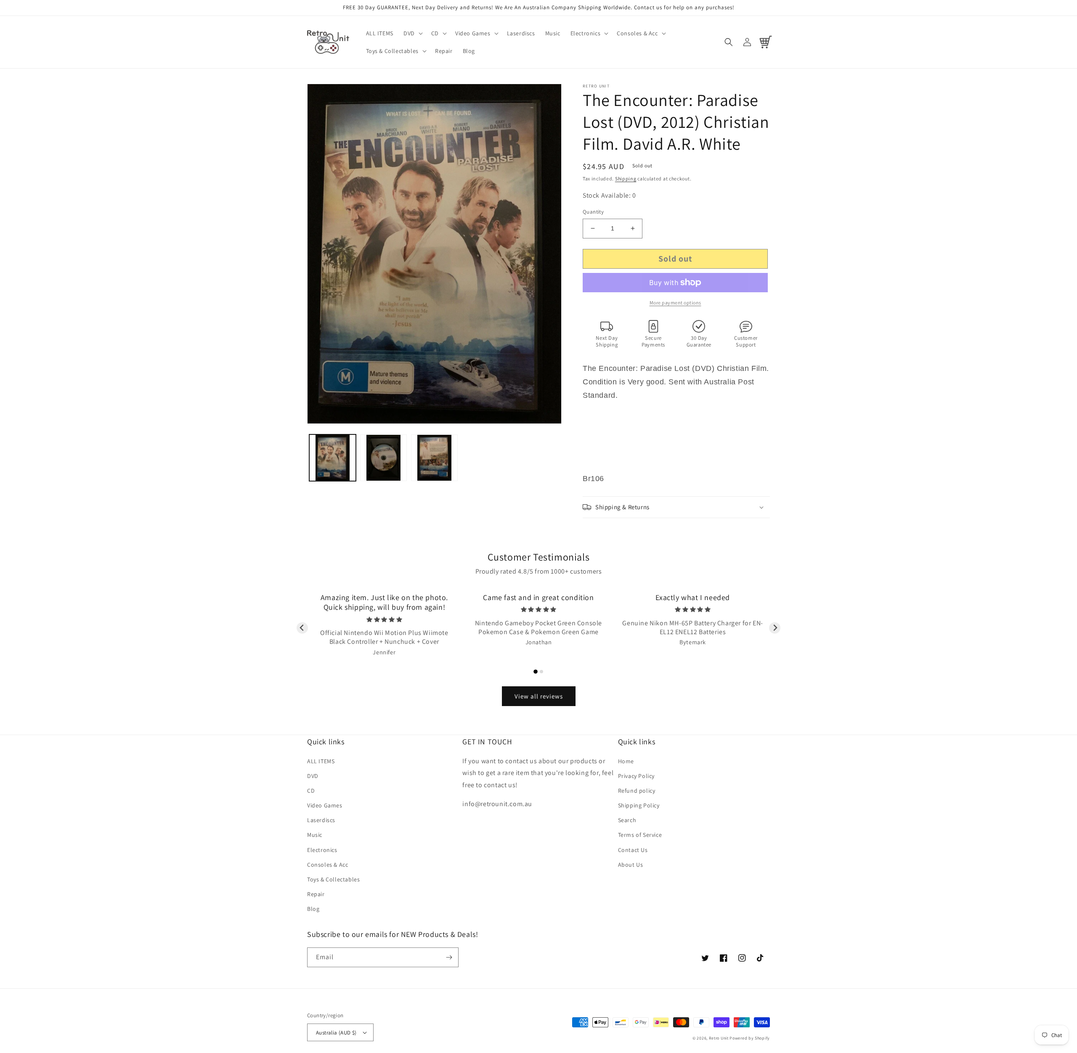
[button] (412, 33)
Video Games (324, 805)
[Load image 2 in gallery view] (383, 457)
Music (314, 835)
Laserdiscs (321, 820)
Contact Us (633, 850)
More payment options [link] (675, 302)
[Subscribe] (449, 957)
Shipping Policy (639, 805)
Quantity (593, 211)
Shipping (626, 178)
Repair (316, 894)
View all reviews (539, 696)
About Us (630, 864)
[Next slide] (774, 628)
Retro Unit (719, 1038)
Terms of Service (640, 835)
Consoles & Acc (327, 864)
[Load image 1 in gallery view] (332, 457)
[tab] (535, 671)
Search (627, 820)
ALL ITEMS (320, 761)
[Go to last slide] (302, 628)
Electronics (322, 850)
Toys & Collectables (333, 879)
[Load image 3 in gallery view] (434, 457)
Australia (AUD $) (336, 1032)
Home (626, 761)
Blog (313, 909)
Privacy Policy (636, 776)
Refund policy (636, 790)
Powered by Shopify (749, 1038)
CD (311, 790)
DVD (312, 776)
